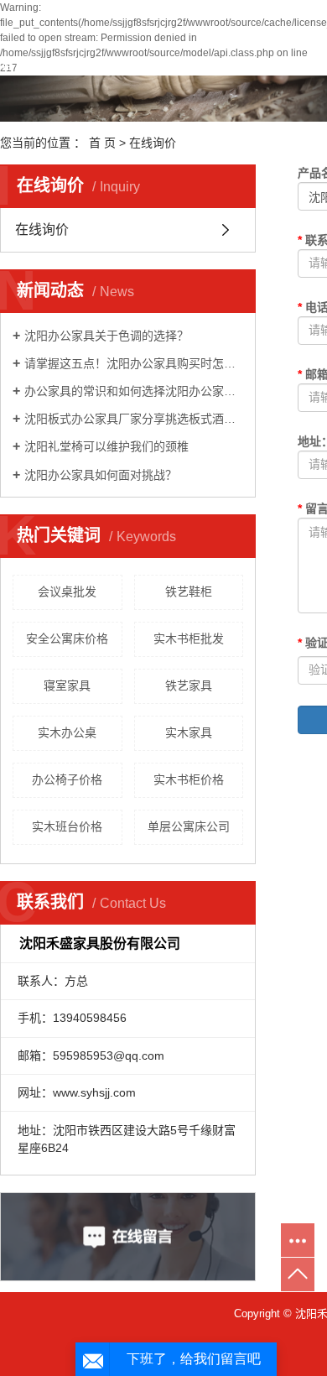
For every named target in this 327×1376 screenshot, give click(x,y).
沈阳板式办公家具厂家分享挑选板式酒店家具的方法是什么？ (133, 418)
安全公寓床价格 (67, 638)
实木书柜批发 (188, 638)
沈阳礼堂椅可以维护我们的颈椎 (106, 446)
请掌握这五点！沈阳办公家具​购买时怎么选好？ (133, 363)
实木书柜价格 (188, 779)
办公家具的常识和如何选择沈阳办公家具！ (133, 391)
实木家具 (188, 732)
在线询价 (42, 229)
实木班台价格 (67, 826)
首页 (14, 64)
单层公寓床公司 (189, 826)
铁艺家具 (188, 685)
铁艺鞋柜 (188, 591)
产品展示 (214, 64)
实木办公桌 (67, 732)
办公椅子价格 (67, 779)
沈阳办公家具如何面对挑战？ (100, 475)
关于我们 (107, 64)
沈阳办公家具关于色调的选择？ (106, 335)
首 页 (102, 142)
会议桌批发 (67, 591)
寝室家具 (67, 685)
